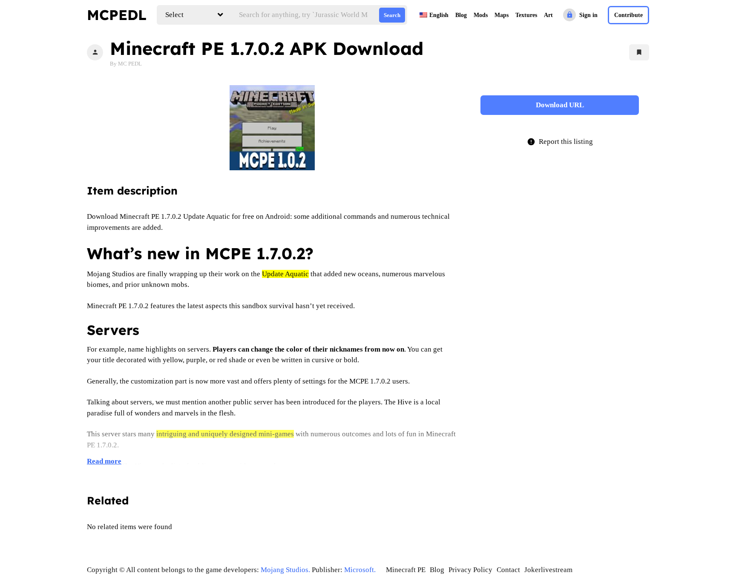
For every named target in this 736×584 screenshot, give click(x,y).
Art (548, 15)
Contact (508, 570)
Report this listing (560, 141)
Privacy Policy (470, 570)
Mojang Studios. (285, 570)
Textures (526, 15)
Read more (104, 461)
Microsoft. (360, 570)
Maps (501, 15)
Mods (481, 15)
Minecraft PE (406, 570)
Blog (461, 15)
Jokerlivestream (548, 570)
